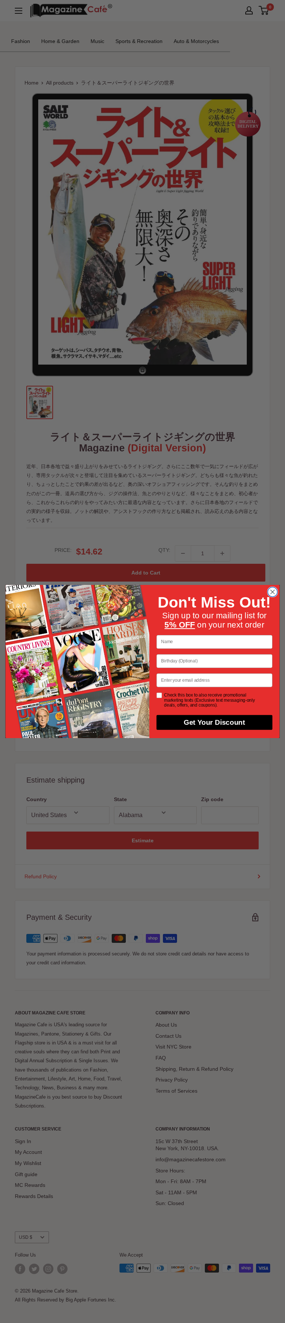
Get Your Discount (214, 722)
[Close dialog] (272, 592)
